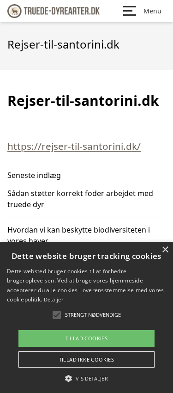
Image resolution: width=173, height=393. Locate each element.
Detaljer (53, 299)
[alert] (86, 317)
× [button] (164, 249)
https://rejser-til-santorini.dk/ (74, 146)
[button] (86, 378)
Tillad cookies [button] (87, 338)
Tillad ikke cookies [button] (86, 359)
